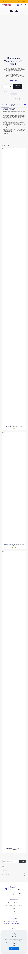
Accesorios (12, 91)
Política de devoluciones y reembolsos (14, 905)
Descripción (5, 104)
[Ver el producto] (24, 151)
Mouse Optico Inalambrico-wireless (14, 426)
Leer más (14, 945)
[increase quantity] (10, 86)
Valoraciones (21, 104)
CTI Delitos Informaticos (11, 921)
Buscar (4, 858)
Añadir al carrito (17, 86)
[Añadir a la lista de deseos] (24, 154)
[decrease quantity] (4, 86)
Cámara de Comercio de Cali (12, 923)
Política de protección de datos (17, 942)
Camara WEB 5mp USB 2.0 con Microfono (14, 849)
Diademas (17, 91)
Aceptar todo (14, 948)
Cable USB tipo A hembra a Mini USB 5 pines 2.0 (14, 545)
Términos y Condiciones (14, 902)
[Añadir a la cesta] (24, 149)
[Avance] (24, 156)
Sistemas (22, 91)
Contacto (14, 908)
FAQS (14, 911)
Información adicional (13, 105)
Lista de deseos (14, 914)
